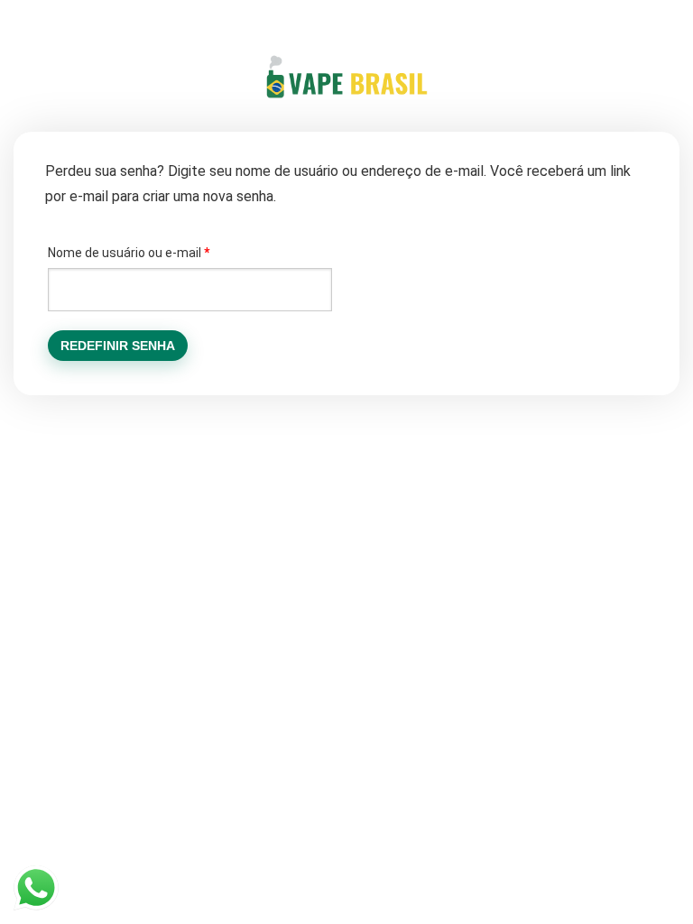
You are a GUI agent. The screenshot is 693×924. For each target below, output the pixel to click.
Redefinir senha (117, 345)
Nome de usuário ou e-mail (160, 252)
